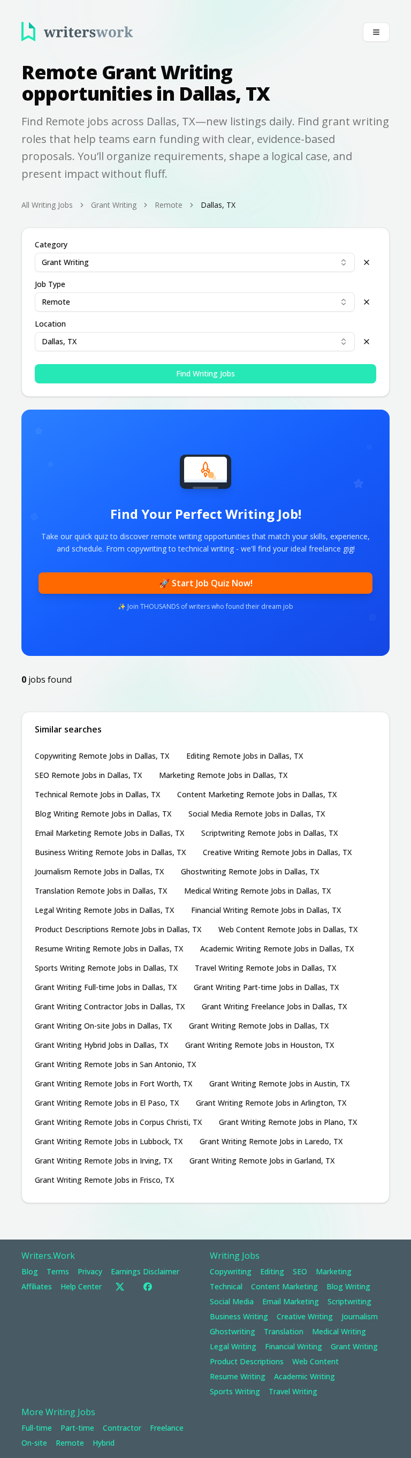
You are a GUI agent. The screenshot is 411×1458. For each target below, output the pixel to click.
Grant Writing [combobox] (65, 262)
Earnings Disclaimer (145, 1271)
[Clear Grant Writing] (366, 262)
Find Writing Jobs (205, 373)
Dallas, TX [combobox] (59, 341)
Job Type (50, 284)
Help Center (81, 1286)
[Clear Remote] (366, 302)
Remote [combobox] (56, 302)
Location (50, 324)
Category (51, 244)
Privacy (90, 1271)
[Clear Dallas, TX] (366, 341)
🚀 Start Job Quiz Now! (206, 583)
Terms (58, 1271)
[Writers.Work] (77, 32)
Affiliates (36, 1286)
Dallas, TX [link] (218, 205)
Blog (29, 1271)
